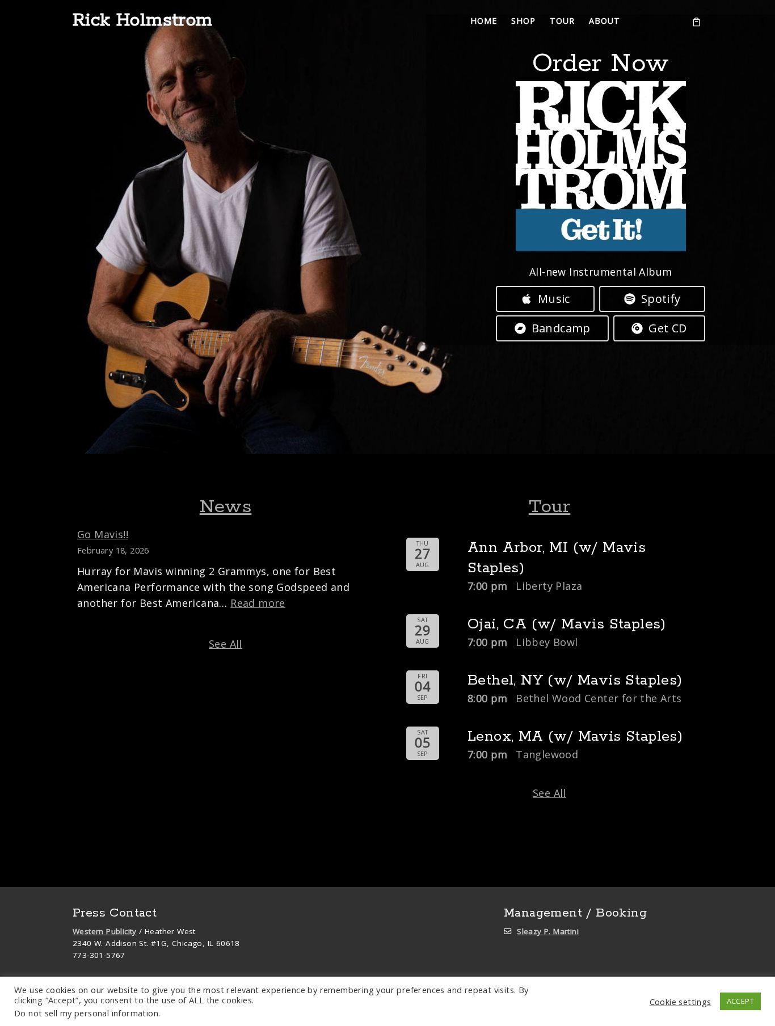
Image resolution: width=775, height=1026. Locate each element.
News (226, 507)
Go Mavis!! (102, 534)
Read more (257, 603)
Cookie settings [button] (680, 1002)
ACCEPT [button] (740, 1001)
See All (225, 644)
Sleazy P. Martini (548, 931)
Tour (550, 507)
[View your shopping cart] (696, 21)
